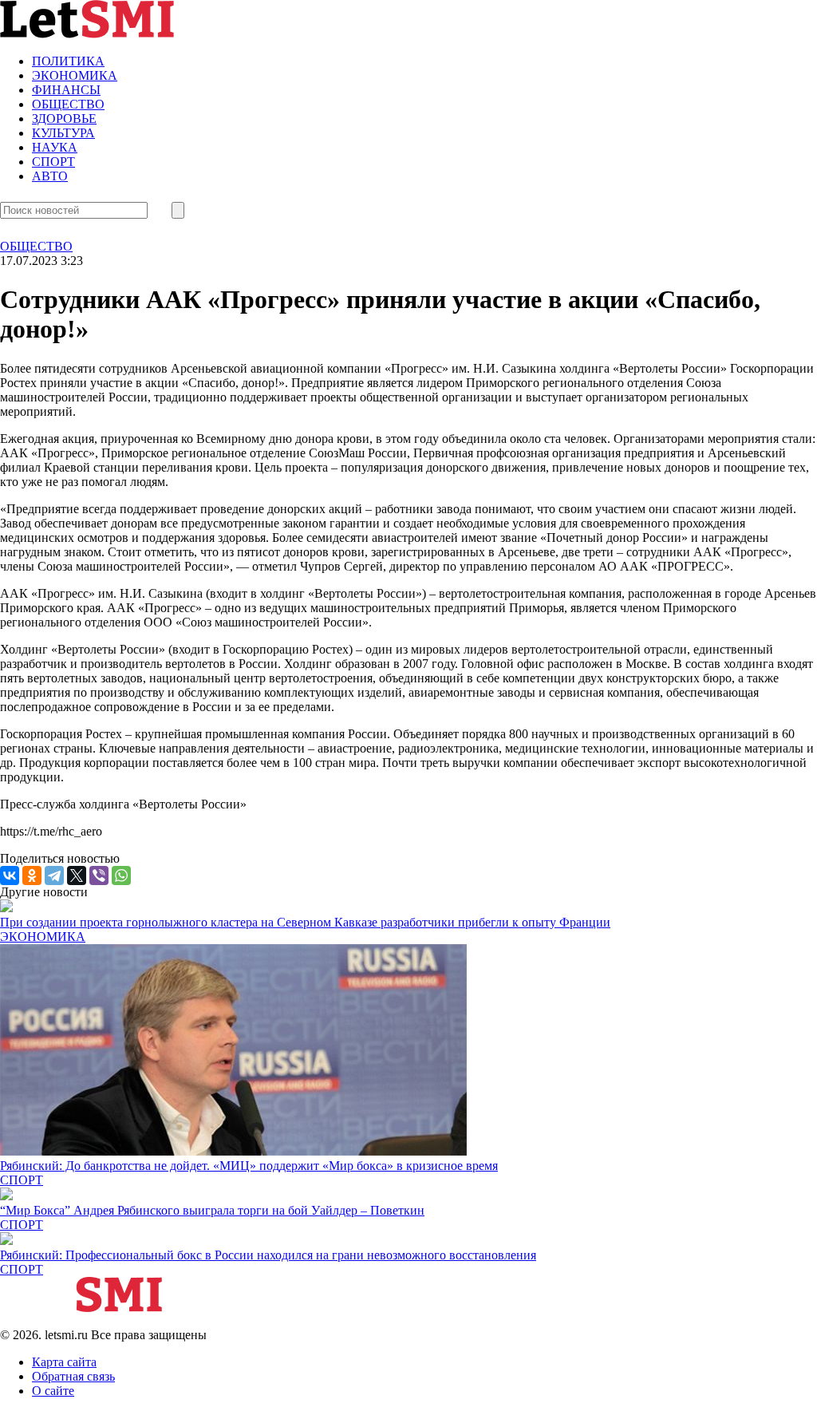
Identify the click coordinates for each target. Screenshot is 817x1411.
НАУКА (54, 147)
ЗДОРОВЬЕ (64, 118)
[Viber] (99, 875)
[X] (76, 875)
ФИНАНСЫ (66, 90)
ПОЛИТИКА (68, 61)
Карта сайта (64, 1362)
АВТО (50, 176)
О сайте (53, 1390)
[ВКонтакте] (9, 875)
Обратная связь (73, 1376)
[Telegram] (54, 875)
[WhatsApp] (121, 875)
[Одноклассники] (31, 875)
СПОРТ (53, 161)
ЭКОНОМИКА (74, 75)
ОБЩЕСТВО (68, 104)
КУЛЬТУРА (63, 133)
